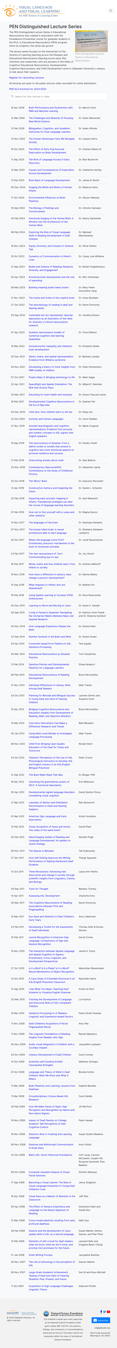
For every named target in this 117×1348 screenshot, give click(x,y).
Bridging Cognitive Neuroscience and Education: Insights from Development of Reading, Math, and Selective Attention (51, 712)
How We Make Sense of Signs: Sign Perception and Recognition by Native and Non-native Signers (52, 1110)
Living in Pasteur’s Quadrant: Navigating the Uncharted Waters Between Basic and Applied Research (51, 616)
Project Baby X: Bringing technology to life (52, 377)
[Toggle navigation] (111, 10)
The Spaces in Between (41, 850)
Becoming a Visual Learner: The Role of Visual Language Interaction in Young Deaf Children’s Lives (52, 1186)
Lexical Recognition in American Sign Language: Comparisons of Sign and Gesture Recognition (49, 940)
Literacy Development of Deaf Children (50, 1054)
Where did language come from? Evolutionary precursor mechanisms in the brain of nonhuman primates (51, 543)
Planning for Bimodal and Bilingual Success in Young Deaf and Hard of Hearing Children (52, 699)
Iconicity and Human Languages (46, 418)
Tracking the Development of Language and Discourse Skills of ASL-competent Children (50, 1003)
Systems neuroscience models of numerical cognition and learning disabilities (46, 336)
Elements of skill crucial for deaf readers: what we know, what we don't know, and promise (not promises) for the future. (51, 1244)
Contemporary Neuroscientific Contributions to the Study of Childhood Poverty (50, 470)
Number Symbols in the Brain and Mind (50, 636)
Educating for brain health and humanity (50, 394)
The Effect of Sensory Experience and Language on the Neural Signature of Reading (49, 1210)
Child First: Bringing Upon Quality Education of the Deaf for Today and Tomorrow (49, 747)
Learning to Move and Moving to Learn (50, 605)
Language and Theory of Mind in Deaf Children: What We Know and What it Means (49, 1075)
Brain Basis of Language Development (49, 180)
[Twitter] (104, 1312)
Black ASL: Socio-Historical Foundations (50, 1154)
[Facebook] (101, 1312)
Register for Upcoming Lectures (26, 77)
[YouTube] (108, 1312)
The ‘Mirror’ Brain (38, 481)
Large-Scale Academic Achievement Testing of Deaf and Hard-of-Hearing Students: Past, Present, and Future (49, 1275)
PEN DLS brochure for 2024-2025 (27, 89)
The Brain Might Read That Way (46, 774)
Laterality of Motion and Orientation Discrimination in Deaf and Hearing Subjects (48, 806)
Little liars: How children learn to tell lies (50, 411)
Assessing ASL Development (44, 895)
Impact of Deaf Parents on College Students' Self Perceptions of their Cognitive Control (47, 1124)
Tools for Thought (38, 888)
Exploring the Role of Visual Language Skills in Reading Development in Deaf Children (49, 235)
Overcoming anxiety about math (46, 460)
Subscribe (102, 1320)
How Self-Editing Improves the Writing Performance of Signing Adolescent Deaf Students (51, 861)
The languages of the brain (43, 522)
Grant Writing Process (40, 1254)
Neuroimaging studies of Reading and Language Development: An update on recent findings (49, 840)
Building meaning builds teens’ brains (49, 287)
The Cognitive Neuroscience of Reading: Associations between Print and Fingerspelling (50, 906)
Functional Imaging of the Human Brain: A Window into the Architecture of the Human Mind (51, 222)
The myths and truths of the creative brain (51, 297)
